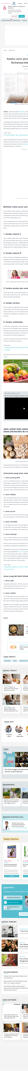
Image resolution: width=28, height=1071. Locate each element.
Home (5, 50)
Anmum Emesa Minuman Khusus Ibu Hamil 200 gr (10, 865)
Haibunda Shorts (6, 20)
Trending (24, 20)
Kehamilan (12, 50)
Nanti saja (14, 16)
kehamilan (21, 112)
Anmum (6, 862)
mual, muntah (22, 552)
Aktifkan (22, 16)
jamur (15, 661)
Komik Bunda (16, 20)
